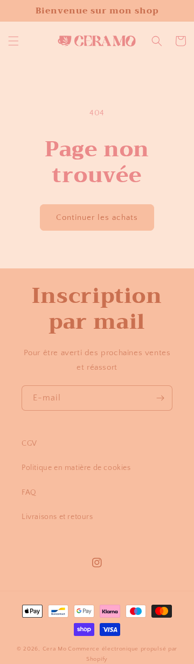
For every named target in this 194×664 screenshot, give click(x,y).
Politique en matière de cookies (76, 468)
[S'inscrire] (160, 398)
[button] (13, 41)
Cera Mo (55, 649)
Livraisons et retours (57, 517)
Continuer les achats (97, 217)
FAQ (29, 492)
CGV (29, 443)
